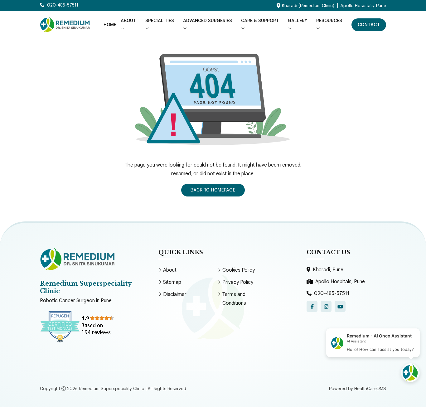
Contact (369, 24)
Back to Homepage (213, 190)
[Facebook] (312, 306)
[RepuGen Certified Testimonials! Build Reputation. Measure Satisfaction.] (86, 326)
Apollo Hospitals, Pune (363, 5)
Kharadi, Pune (328, 270)
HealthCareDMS (370, 388)
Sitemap (172, 282)
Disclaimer (174, 294)
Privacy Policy (237, 282)
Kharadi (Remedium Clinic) (308, 5)
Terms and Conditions (234, 298)
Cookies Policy (238, 270)
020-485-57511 (331, 293)
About (170, 270)
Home (110, 24)
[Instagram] (326, 306)
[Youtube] (340, 306)
